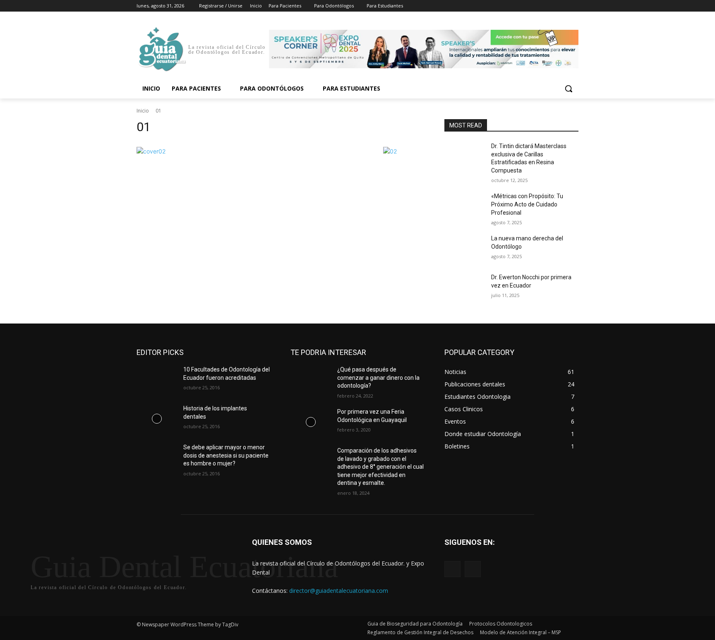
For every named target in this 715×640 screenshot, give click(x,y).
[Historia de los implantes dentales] (157, 419)
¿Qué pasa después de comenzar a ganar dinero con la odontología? (378, 377)
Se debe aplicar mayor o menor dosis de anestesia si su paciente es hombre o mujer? (226, 455)
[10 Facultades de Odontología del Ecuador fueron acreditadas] (157, 380)
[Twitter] (551, 6)
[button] (568, 88)
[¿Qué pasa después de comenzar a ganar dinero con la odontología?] (310, 380)
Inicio (143, 110)
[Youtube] (573, 6)
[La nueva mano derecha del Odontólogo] (464, 249)
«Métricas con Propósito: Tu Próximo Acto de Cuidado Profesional (527, 204)
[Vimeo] (562, 6)
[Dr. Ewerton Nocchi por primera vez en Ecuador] (464, 287)
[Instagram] (539, 6)
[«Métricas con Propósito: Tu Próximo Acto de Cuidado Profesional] (464, 206)
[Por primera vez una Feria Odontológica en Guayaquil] (310, 422)
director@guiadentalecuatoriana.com (338, 590)
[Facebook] (528, 6)
